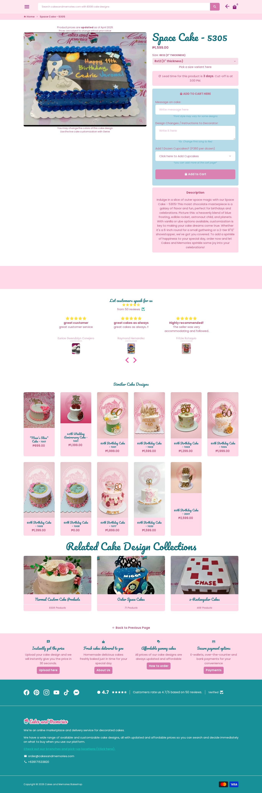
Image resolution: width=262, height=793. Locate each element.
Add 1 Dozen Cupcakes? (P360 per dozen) (185, 148)
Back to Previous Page (131, 628)
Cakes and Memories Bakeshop (63, 784)
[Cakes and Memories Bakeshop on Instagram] (46, 693)
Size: (168, 55)
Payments (214, 670)
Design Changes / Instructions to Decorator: (186, 123)
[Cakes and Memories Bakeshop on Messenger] (76, 693)
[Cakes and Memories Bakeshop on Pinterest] (36, 693)
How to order (158, 666)
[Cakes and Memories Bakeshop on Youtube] (56, 693)
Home (29, 16)
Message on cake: (168, 102)
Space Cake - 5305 (52, 16)
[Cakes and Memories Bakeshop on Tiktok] (66, 693)
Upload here (48, 670)
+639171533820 (36, 762)
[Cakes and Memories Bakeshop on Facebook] (26, 693)
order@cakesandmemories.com (49, 756)
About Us (103, 670)
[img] (131, 305)
